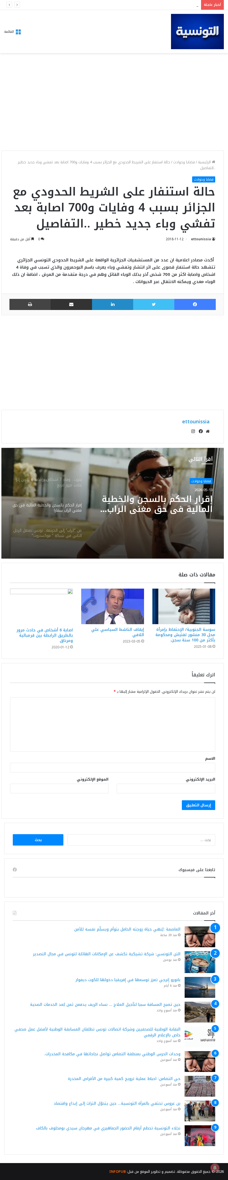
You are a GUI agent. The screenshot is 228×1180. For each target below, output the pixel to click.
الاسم (210, 758)
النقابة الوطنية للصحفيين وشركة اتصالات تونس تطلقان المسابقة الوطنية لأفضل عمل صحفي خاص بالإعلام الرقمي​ (97, 1032)
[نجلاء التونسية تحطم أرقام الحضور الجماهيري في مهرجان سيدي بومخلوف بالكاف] (200, 1135)
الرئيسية (205, 162)
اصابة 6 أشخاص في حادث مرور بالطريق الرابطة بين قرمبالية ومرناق (44, 635)
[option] (112, 503)
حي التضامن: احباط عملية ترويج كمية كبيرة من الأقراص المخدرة (124, 1078)
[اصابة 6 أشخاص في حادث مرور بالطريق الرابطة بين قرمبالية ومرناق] (41, 606)
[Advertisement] (112, 103)
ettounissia (201, 239)
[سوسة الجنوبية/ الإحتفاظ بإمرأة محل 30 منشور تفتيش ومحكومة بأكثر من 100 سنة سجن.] (183, 606)
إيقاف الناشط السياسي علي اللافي (117, 632)
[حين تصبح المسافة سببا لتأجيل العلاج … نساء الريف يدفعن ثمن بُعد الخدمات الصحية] (200, 1012)
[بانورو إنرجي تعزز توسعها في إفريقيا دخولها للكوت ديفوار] (200, 987)
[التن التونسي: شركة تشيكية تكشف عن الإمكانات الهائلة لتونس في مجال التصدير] (200, 962)
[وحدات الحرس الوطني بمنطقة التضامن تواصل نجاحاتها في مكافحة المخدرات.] (200, 1061)
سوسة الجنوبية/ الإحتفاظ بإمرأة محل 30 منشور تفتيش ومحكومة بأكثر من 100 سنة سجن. (185, 635)
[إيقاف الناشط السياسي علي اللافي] (112, 606)
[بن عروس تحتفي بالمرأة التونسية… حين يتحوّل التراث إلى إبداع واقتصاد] (200, 1111)
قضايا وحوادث (184, 162)
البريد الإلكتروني (200, 779)
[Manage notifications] (214, 1167)
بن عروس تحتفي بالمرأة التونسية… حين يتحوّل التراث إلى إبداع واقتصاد (117, 1103)
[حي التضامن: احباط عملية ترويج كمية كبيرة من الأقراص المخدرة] (200, 1086)
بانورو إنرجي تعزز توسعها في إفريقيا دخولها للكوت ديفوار (148, 4)
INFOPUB (117, 1171)
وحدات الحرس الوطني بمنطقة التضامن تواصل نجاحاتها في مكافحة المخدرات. (112, 1054)
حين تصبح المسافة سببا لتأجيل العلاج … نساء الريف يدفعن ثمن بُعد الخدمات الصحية (105, 1004)
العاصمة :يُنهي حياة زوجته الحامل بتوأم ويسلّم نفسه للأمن (127, 929)
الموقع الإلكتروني (92, 779)
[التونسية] (197, 31)
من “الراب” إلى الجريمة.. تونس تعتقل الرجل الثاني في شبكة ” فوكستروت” (153, 504)
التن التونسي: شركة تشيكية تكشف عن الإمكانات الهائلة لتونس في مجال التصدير (106, 954)
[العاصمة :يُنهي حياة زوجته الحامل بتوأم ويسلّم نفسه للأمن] (200, 936)
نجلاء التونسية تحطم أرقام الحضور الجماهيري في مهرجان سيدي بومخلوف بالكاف (108, 1128)
